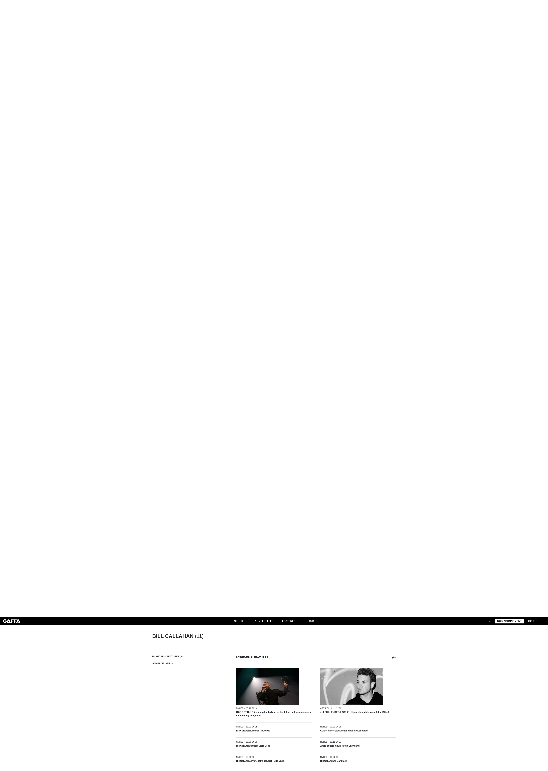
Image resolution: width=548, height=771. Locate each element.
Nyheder (240, 621)
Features (289, 621)
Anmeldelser (264, 621)
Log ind (532, 621)
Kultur (309, 621)
